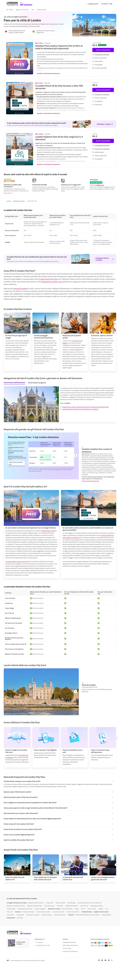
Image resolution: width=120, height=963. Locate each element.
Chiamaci (40, 942)
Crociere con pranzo (72, 912)
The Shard (60, 906)
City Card (10, 912)
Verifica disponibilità (103, 50)
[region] (19, 58)
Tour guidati (20, 915)
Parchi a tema (91, 909)
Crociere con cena (58, 912)
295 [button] (41, 43)
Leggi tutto (85, 691)
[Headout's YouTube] (105, 960)
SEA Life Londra (49, 906)
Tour (32, 9)
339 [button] (41, 134)
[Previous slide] (8, 58)
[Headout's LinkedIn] (99, 960)
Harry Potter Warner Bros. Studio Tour (90, 903)
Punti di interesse (67, 909)
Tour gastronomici (60, 915)
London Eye (49, 903)
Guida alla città (41, 9)
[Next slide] (30, 58)
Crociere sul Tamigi (28, 912)
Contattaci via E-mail (43, 945)
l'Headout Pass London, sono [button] (51, 281)
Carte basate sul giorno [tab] (37, 382)
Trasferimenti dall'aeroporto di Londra (87, 915)
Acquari (100, 909)
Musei (77, 909)
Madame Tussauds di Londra (16, 906)
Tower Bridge (11, 909)
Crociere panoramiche (43, 912)
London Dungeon (40, 909)
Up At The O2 (84, 906)
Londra (9, 201)
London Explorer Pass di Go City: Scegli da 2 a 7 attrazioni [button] (80, 409)
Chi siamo (20, 918)
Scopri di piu (7, 193)
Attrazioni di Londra (19, 201)
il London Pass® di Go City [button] (47, 279)
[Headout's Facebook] (108, 960)
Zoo (106, 909)
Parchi (83, 909)
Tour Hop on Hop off (32, 915)
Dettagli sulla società (69, 942)
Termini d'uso (67, 948)
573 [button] (41, 83)
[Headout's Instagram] (102, 960)
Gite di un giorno (46, 915)
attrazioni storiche (20, 288)
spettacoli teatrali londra (35, 903)
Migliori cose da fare (22, 9)
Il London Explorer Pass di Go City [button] (16, 561)
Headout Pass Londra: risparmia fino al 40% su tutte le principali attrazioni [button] (85, 407)
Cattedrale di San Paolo (24, 909)
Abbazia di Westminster (34, 906)
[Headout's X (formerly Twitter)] (112, 960)
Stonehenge (71, 903)
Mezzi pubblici (106, 915)
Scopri (11, 9)
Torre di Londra (60, 903)
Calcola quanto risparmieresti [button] (90, 481)
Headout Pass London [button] (48, 531)
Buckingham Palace (97, 906)
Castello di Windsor (71, 906)
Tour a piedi (10, 915)
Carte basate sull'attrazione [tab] (14, 382)
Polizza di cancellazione (70, 951)
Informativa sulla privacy (70, 945)
